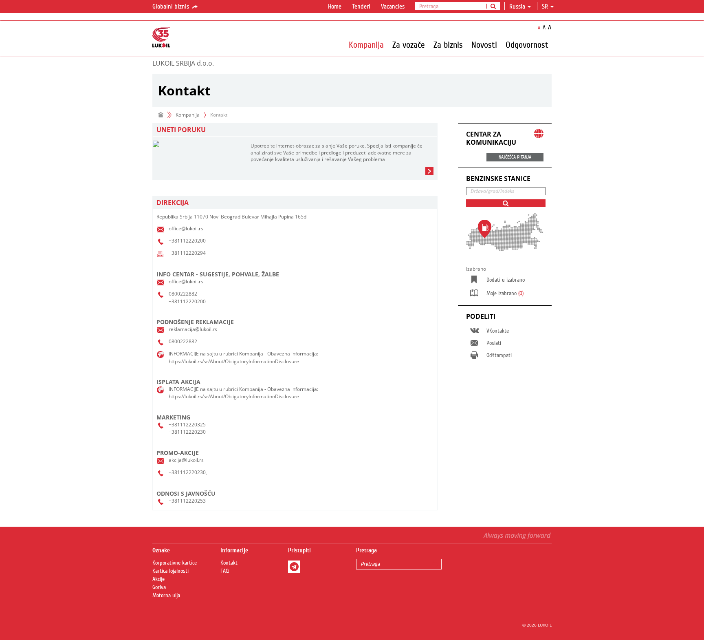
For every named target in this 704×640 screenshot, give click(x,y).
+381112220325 (187, 425)
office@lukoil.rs (186, 228)
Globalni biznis (171, 6)
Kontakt (229, 563)
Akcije (158, 579)
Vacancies (393, 6)
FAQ (224, 571)
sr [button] (546, 6)
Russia (517, 6)
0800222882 (183, 294)
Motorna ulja (166, 595)
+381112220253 (187, 501)
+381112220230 (187, 432)
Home (334, 6)
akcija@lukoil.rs (186, 460)
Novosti (484, 44)
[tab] (295, 202)
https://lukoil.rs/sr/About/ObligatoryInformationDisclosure (234, 361)
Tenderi (361, 6)
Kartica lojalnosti (170, 571)
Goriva (159, 587)
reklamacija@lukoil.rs (193, 329)
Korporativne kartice (174, 563)
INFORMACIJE (184, 354)
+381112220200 (187, 241)
